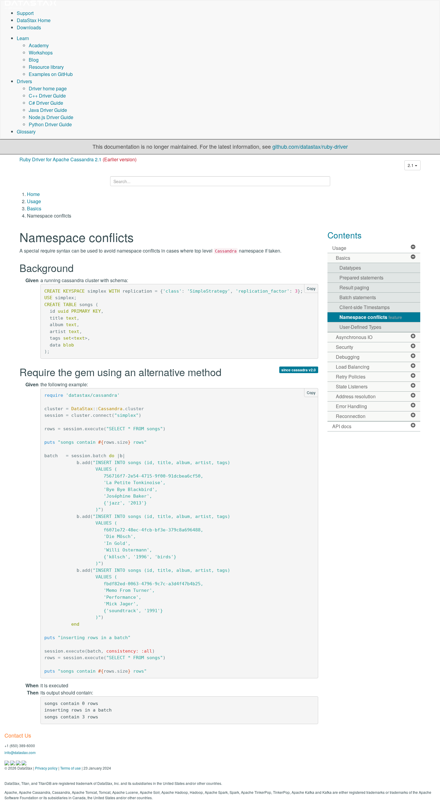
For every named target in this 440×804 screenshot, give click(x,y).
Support (25, 13)
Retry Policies (350, 376)
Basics (34, 208)
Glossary (26, 131)
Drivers (24, 81)
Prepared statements (361, 277)
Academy (39, 45)
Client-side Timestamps (364, 307)
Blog (34, 59)
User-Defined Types (360, 326)
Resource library (46, 66)
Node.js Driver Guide (51, 117)
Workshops (41, 52)
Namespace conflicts (370, 317)
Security (344, 347)
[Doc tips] (13, 762)
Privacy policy (46, 767)
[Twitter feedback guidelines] (19, 762)
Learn (23, 38)
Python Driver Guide (50, 124)
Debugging (347, 356)
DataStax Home (34, 20)
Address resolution (356, 396)
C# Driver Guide (46, 102)
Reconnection (350, 416)
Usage (34, 201)
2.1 (411, 165)
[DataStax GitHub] (24, 762)
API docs (341, 426)
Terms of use (70, 767)
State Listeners (352, 386)
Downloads (29, 27)
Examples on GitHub (51, 74)
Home (33, 194)
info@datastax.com (20, 752)
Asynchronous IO (354, 337)
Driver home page (48, 88)
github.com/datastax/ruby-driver (310, 146)
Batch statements (357, 297)
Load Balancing (352, 366)
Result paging (354, 287)
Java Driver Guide (48, 110)
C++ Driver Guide (47, 95)
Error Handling (351, 406)
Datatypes (350, 267)
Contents (344, 235)
